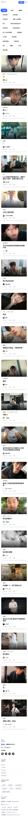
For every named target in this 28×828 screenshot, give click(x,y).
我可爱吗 (6, 654)
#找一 (4, 23)
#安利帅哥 (5, 28)
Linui (11, 788)
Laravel (4, 788)
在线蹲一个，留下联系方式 (12, 585)
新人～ (5, 110)
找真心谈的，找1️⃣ (9, 721)
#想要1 (11, 45)
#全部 (4, 10)
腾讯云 (10, 785)
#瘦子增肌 (5, 50)
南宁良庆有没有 (8, 281)
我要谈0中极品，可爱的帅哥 (12, 348)
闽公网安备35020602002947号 (13, 814)
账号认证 (3, 764)
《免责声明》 (15, 807)
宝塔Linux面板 (6, 791)
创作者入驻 (3, 770)
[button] (3, 1)
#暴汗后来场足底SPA (15, 23)
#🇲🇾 (4, 45)
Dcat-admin (18, 785)
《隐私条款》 (10, 807)
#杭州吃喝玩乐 (16, 28)
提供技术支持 (4, 775)
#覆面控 (20, 10)
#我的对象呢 (6, 41)
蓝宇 (4, 785)
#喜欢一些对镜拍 (17, 19)
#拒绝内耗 (16, 41)
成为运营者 (3, 773)
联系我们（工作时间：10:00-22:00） (10, 801)
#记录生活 (5, 19)
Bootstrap (18, 788)
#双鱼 (11, 10)
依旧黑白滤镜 (7, 552)
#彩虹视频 (15, 14)
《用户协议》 (4, 807)
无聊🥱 (5, 415)
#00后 (19, 45)
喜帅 (4, 381)
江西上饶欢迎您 (8, 212)
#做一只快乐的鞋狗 (7, 32)
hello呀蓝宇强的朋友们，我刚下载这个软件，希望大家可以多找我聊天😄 (14, 179)
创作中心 (21, 2)
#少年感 (4, 36)
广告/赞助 (3, 767)
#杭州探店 (14, 36)
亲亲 (4, 314)
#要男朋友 (19, 32)
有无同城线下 (7, 519)
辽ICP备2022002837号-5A (11, 812)
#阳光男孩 (5, 14)
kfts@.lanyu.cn (6, 804)
